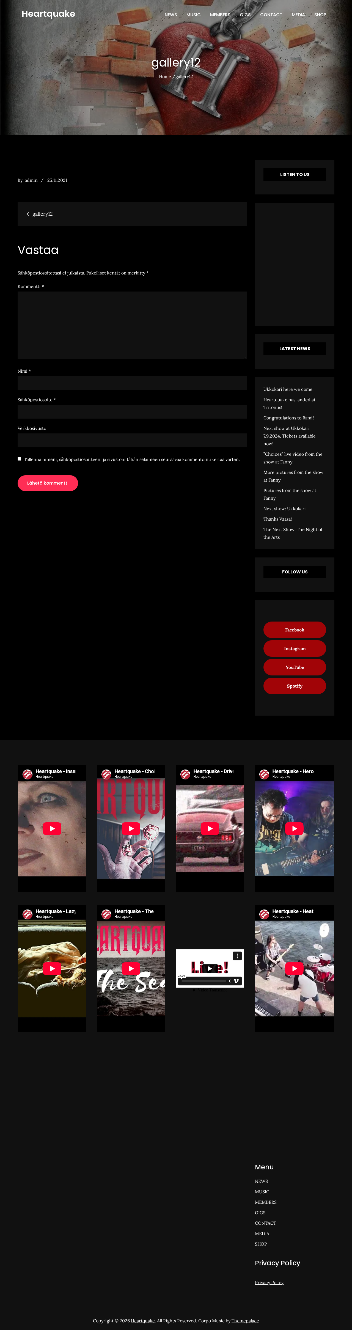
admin (31, 180)
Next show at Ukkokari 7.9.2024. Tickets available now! (289, 435)
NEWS (171, 15)
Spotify (294, 686)
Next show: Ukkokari (284, 508)
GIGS (245, 15)
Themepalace (245, 1320)
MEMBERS (220, 15)
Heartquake (48, 13)
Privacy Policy (269, 1282)
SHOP (320, 15)
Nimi (24, 371)
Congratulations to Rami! (288, 418)
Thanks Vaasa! (277, 519)
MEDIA (298, 15)
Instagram (295, 648)
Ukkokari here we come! (288, 389)
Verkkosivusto (32, 428)
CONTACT (271, 15)
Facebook (294, 630)
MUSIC (193, 15)
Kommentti (31, 286)
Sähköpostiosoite (37, 399)
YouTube (295, 667)
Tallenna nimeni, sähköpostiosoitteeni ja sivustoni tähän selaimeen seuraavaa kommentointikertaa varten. (132, 459)
